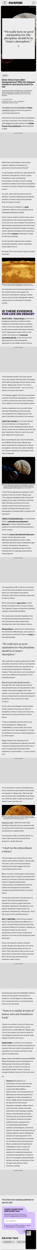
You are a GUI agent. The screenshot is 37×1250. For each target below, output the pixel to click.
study (27, 207)
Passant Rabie (8, 99)
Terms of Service (10, 1227)
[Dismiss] (33, 1232)
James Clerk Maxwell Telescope (21, 534)
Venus (30, 108)
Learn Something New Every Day (13, 1210)
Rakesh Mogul (19, 319)
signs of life (21, 603)
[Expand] (27, 1232)
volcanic (15, 234)
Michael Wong (7, 629)
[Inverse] (16, 3)
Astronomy (7, 1242)
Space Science (22, 1242)
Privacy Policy (21, 1227)
